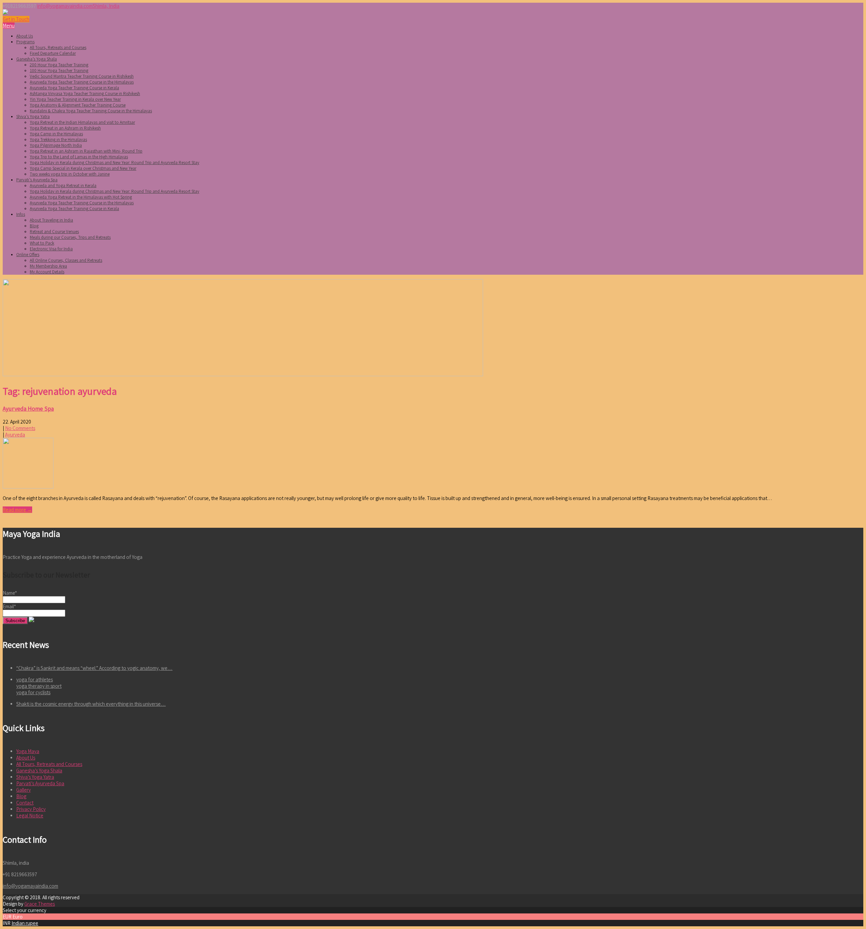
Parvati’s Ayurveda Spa (37, 180)
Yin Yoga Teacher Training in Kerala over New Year (75, 99)
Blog (34, 226)
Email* (9, 606)
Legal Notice (29, 815)
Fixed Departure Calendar (53, 53)
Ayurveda (15, 434)
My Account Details (47, 272)
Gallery (23, 790)
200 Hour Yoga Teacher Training (59, 65)
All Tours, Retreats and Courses (58, 47)
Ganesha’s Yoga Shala (36, 59)
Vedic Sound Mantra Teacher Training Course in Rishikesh (82, 76)
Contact (24, 802)
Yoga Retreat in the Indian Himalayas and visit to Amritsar (82, 122)
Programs (25, 42)
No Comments (20, 428)
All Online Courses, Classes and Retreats (66, 260)
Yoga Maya (27, 751)
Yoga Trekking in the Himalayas (58, 139)
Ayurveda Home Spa (28, 408)
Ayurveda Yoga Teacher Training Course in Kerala (74, 88)
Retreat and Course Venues (54, 231)
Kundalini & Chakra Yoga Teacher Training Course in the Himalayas (91, 111)
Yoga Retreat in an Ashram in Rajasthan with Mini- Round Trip (86, 151)
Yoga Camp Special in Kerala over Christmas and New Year (83, 168)
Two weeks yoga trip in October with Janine (70, 174)
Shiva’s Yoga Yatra (33, 116)
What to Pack (42, 243)
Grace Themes (39, 904)
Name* (10, 593)
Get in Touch (16, 19)
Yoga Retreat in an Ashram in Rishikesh (65, 128)
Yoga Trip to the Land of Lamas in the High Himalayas (79, 157)
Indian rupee (25, 923)
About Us (24, 36)
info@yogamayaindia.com (65, 6)
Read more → (17, 509)
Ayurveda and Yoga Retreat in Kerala (63, 185)
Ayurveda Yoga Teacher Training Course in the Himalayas (82, 82)
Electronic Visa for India (51, 249)
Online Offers (27, 254)
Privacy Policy (31, 809)
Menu (9, 25)
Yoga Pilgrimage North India (56, 145)
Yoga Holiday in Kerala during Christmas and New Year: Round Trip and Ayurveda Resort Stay (114, 162)
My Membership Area (48, 266)
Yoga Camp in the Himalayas (56, 134)
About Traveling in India (51, 220)
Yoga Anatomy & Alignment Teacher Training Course (78, 105)
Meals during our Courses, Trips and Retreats (70, 237)
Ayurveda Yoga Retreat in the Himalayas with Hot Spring (81, 197)
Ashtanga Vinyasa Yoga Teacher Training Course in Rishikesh (85, 93)
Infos (20, 214)
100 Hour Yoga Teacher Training (59, 70)
